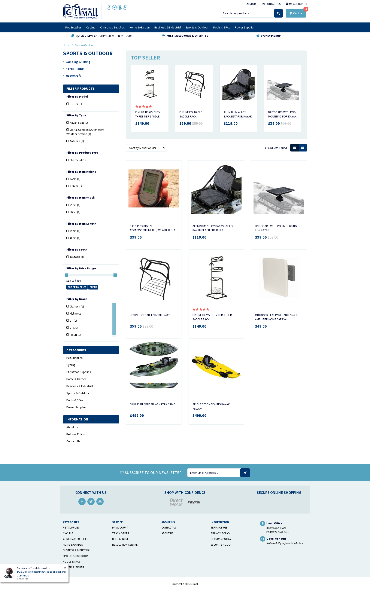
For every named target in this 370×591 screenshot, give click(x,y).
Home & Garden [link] (76, 379)
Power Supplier (245, 27)
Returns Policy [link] (75, 434)
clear (93, 287)
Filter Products (80, 89)
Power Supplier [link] (76, 407)
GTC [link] (74, 328)
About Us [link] (72, 427)
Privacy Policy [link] (220, 533)
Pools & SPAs (221, 27)
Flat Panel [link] (78, 160)
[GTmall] (80, 11)
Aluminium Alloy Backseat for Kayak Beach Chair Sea (238, 116)
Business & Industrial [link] (79, 386)
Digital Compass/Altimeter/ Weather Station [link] (85, 132)
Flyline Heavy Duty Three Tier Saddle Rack (147, 116)
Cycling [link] (71, 365)
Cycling (90, 27)
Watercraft (73, 75)
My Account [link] (120, 527)
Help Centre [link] (120, 539)
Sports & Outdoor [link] (77, 393)
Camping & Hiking (78, 62)
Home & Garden (140, 27)
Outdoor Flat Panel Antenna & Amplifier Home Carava (276, 317)
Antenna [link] (77, 141)
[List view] (302, 147)
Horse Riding (75, 69)
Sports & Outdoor (197, 27)
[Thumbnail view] (294, 147)
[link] (109, 7)
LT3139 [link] (76, 104)
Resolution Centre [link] (125, 544)
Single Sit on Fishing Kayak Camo (153, 404)
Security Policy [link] (221, 544)
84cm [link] (75, 179)
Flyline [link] (76, 313)
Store (253, 4)
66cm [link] (75, 212)
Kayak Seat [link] (79, 123)
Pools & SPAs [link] (74, 400)
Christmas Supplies (112, 27)
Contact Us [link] (73, 441)
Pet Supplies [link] (74, 358)
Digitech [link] (77, 306)
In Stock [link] (77, 257)
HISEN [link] (75, 335)
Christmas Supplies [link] (78, 372)
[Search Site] (278, 13)
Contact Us (272, 4)
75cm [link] (75, 205)
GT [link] (73, 320)
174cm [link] (76, 186)
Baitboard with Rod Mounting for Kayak (282, 114)
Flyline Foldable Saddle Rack (190, 114)
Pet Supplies (73, 27)
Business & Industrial (167, 27)
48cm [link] (75, 238)
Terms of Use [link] (219, 527)
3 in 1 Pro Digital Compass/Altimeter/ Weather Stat (153, 228)
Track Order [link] (120, 533)
